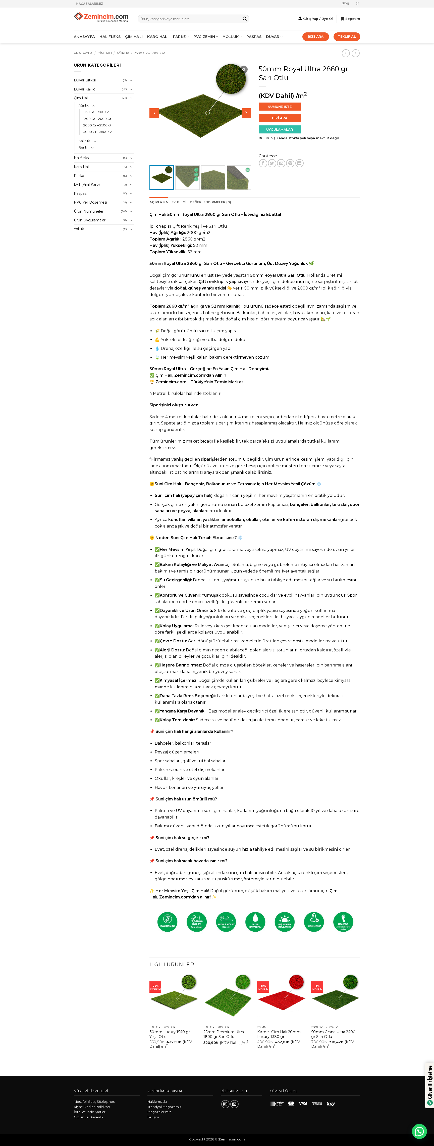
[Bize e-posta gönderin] (234, 1104)
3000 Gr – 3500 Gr (97, 132)
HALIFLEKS (110, 36)
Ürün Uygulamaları (90, 220)
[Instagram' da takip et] (357, 4)
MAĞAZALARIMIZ (89, 4)
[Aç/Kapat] (131, 80)
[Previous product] (355, 53)
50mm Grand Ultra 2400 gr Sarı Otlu (333, 1034)
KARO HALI (158, 36)
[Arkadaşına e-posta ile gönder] (281, 163)
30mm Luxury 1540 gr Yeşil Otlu (169, 1034)
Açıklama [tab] (158, 202)
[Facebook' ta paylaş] (263, 163)
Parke (79, 175)
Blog (345, 3)
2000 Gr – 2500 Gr (97, 125)
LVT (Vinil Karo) (87, 184)
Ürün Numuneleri (89, 211)
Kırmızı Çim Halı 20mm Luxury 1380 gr (279, 1034)
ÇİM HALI (134, 36)
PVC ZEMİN (204, 36)
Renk (83, 147)
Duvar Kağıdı (85, 89)
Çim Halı (104, 53)
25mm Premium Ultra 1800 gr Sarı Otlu (223, 1034)
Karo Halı (81, 167)
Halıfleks (81, 158)
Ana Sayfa (83, 53)
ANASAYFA (84, 36)
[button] (246, 113)
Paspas (253, 36)
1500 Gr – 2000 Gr (97, 119)
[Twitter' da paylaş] (272, 163)
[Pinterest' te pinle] (290, 163)
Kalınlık (84, 141)
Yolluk (231, 36)
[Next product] (346, 53)
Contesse (268, 156)
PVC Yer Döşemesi (90, 202)
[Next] (360, 1015)
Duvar (272, 36)
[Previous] (149, 1015)
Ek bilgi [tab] (179, 202)
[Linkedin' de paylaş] (299, 163)
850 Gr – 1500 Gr (96, 112)
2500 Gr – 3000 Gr (149, 53)
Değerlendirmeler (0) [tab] (210, 202)
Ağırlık (123, 53)
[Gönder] (244, 19)
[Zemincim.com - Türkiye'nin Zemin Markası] (102, 19)
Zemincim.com (189, 375)
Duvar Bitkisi (85, 80)
